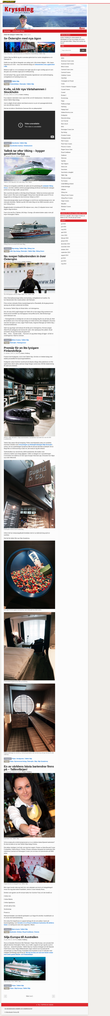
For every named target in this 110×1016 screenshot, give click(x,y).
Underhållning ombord (67, 183)
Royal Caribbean (28, 932)
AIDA (62, 58)
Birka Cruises (16, 340)
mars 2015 (64, 235)
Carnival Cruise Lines (67, 69)
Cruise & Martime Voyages (68, 86)
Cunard (63, 92)
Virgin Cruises (65, 201)
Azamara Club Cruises (67, 63)
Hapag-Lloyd (64, 109)
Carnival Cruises (65, 72)
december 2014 (65, 244)
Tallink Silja (15, 81)
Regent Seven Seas (66, 149)
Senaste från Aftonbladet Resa (73, 213)
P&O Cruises (65, 141)
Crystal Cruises (65, 89)
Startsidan (7, 31)
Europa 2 (63, 95)
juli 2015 (63, 224)
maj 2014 (63, 263)
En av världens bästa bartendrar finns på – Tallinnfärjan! (29, 768)
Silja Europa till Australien (21, 937)
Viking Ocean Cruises (67, 195)
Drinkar (19, 932)
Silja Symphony (43, 761)
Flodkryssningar (65, 103)
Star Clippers (64, 163)
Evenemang (64, 98)
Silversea (63, 158)
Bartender (13, 932)
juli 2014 (63, 258)
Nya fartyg (15, 248)
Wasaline (63, 203)
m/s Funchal (64, 121)
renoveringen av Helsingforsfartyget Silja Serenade (35, 444)
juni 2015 (63, 226)
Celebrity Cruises (66, 75)
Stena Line (64, 166)
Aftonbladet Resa (18, 31)
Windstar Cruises (66, 206)
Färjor (14, 758)
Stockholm (15, 143)
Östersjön (23, 84)
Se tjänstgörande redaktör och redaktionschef (18, 1008)
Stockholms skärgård (67, 172)
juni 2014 (63, 261)
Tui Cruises (64, 181)
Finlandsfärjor (14, 84)
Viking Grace (40, 251)
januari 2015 (64, 241)
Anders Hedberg (23, 41)
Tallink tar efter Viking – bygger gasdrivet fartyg (24, 152)
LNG (11, 251)
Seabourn (64, 155)
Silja (35, 761)
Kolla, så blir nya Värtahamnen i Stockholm (25, 90)
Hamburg (63, 106)
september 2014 (65, 252)
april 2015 (64, 232)
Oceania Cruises (66, 135)
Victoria (36, 932)
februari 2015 (64, 238)
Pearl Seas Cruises (66, 144)
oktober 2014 (64, 249)
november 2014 (65, 246)
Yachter (63, 209)
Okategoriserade (65, 138)
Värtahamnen (28, 145)
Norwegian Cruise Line (67, 129)
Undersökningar (65, 186)
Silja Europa (18, 988)
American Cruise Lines (67, 61)
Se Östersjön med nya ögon (22, 38)
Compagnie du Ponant (67, 81)
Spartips (63, 161)
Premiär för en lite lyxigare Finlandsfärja (21, 349)
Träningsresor (21, 342)
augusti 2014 (64, 255)
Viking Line (31, 248)
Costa (62, 83)
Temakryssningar (66, 178)
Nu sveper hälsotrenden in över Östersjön (25, 258)
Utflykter (63, 189)
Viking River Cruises (67, 198)
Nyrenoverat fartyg (20, 761)
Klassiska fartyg (65, 118)
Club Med (64, 78)
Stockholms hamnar (16, 145)
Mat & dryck (16, 929)
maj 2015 (63, 229)
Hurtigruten (20, 758)
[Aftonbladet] (9, 2)
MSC (62, 126)
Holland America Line (67, 112)
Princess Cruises (66, 146)
